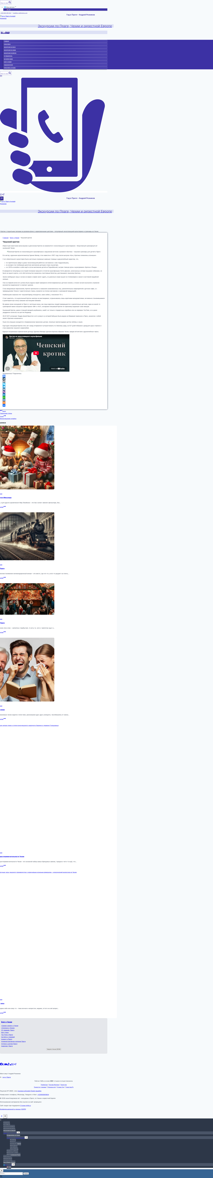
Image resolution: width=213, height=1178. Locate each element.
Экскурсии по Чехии (10, 50)
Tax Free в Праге (7, 1035)
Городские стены (6, 412)
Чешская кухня (8, 65)
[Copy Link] (54, 381)
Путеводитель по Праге (10, 1133)
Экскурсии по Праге (10, 47)
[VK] (54, 389)
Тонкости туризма (40, 1087)
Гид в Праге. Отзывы (10, 67)
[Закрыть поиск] (1, 1170)
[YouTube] (6, 1065)
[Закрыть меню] (0, 1120)
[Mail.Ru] (54, 400)
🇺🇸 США (8, 9)
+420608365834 (43, 1094)
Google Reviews (54, 1085)
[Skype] (54, 384)
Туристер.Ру (69, 1087)
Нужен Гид (60, 1087)
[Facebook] (54, 376)
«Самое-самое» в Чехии (9, 1026)
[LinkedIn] (54, 394)
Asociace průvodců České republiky (29, 1091)
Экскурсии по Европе (10, 53)
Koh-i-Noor (5, 1032)
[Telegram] (8, 33)
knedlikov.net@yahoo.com (20, 13)
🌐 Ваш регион (7, 1165)
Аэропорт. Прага (7, 1046)
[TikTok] (8, 1065)
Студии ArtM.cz (25, 1105)
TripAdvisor (44, 1085)
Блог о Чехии (7, 62)
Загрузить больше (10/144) (53, 1049)
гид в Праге (6, 1077)
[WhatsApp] (6, 33)
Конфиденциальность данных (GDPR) (13, 1109)
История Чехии (8, 59)
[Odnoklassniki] (54, 402)
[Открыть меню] (1, 198)
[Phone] (4, 33)
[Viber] (54, 392)
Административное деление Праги (13, 1041)
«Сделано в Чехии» (8, 1028)
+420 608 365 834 (5, 13)
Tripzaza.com (51, 1087)
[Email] (2, 33)
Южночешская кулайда (8, 417)
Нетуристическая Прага (13, 1154)
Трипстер (63, 1085)
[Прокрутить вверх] (1, 1116)
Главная (6, 41)
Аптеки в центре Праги (9, 1044)
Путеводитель (8, 56)
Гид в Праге (7, 44)
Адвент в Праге (6, 1039)
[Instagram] (4, 1065)
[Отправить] (54, 405)
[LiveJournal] (54, 378)
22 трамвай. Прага (7, 1030)
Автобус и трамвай (8, 1037)
